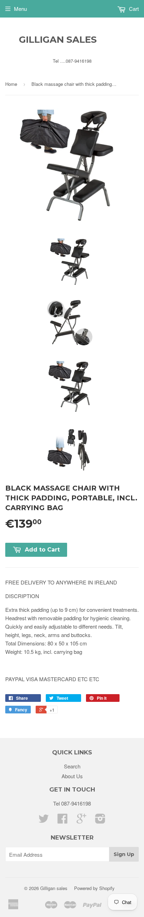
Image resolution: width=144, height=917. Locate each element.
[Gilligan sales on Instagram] (100, 820)
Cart (133, 8)
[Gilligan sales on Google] (81, 820)
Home (11, 84)
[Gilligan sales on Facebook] (62, 820)
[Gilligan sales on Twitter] (43, 820)
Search (72, 766)
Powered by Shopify (94, 888)
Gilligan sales (58, 39)
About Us (72, 776)
